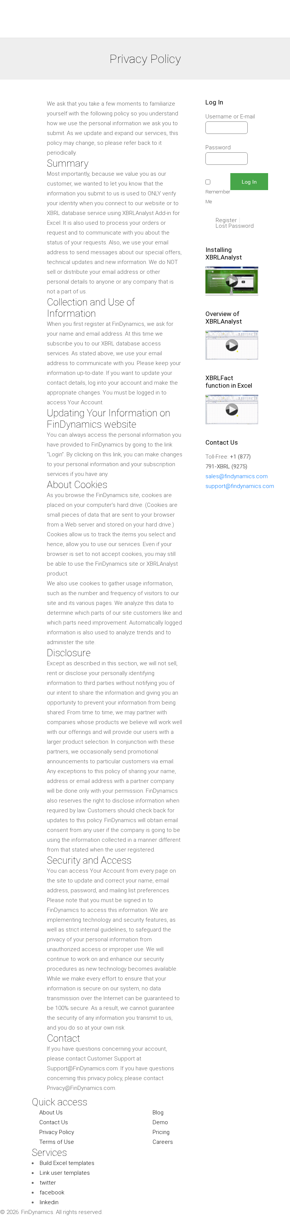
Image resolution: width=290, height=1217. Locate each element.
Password (218, 147)
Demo (160, 1122)
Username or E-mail (230, 116)
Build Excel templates (67, 1163)
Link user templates (65, 1172)
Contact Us (53, 1122)
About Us (51, 1112)
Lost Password (235, 226)
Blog (158, 1112)
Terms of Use (56, 1142)
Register (226, 220)
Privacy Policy (56, 1132)
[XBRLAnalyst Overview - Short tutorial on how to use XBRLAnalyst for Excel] (231, 358)
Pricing (161, 1132)
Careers (163, 1142)
